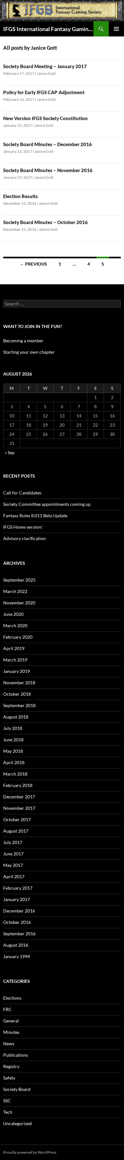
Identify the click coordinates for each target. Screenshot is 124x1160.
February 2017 (17, 888)
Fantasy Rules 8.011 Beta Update (35, 515)
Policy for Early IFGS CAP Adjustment (44, 92)
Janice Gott (46, 73)
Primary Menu (116, 28)
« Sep (10, 452)
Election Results (20, 196)
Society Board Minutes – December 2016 (47, 144)
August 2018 (15, 716)
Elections (12, 998)
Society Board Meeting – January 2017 (45, 66)
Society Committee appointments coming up (47, 504)
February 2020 (17, 637)
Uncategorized (17, 1123)
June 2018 (13, 739)
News (8, 1043)
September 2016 (19, 933)
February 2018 (17, 785)
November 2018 (19, 682)
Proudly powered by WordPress (29, 1152)
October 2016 (17, 922)
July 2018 (12, 728)
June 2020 (13, 614)
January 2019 (16, 671)
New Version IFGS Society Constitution (45, 118)
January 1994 (16, 956)
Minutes (11, 1032)
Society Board (17, 1089)
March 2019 (15, 659)
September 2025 (19, 580)
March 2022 (15, 591)
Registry (11, 1066)
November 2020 (19, 602)
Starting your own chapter (29, 352)
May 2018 (13, 751)
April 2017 (13, 876)
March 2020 (15, 625)
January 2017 (16, 899)
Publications (15, 1055)
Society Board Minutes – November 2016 (48, 170)
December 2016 (19, 910)
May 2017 (13, 865)
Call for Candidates (22, 492)
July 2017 (12, 842)
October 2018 (17, 694)
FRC (7, 1009)
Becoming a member (23, 340)
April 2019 (13, 648)
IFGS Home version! (23, 527)
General (11, 1020)
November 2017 (19, 808)
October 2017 (17, 819)
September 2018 (19, 705)
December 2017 (19, 796)
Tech (7, 1112)
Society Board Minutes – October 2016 (45, 222)
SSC (7, 1100)
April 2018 (13, 762)
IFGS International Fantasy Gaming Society (48, 28)
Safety (9, 1077)
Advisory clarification (24, 538)
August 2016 (15, 945)
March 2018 (15, 774)
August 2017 (15, 831)
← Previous (33, 264)
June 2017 (13, 853)
